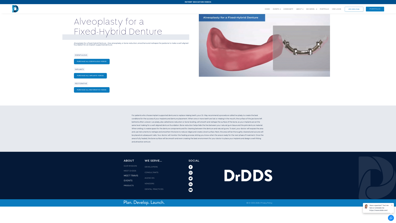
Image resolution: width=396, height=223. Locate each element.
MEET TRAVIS (131, 175)
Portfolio (324, 9)
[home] (16, 8)
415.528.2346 (354, 9)
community (288, 9)
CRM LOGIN (336, 9)
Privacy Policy (266, 203)
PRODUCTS (129, 186)
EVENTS (128, 180)
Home (267, 9)
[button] (276, 9)
